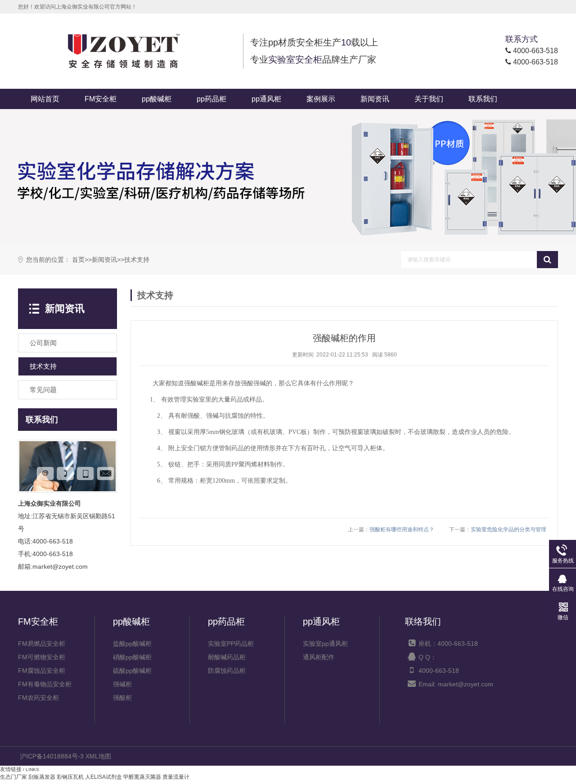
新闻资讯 (374, 99)
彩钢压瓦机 (70, 777)
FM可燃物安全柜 (41, 657)
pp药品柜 (211, 99)
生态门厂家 (13, 777)
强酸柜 (122, 697)
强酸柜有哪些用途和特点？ (401, 529)
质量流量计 (175, 777)
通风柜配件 (318, 657)
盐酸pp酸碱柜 (132, 643)
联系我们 (482, 99)
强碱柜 (122, 684)
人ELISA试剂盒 (103, 777)
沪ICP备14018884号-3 (52, 756)
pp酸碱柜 (156, 99)
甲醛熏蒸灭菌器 (142, 777)
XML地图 (98, 756)
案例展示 (320, 99)
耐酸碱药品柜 (227, 657)
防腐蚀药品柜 (227, 670)
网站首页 (45, 99)
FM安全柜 (101, 99)
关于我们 (428, 99)
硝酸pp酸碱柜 (132, 657)
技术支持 (136, 259)
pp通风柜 (266, 99)
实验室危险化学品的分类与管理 (508, 529)
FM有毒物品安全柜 (45, 684)
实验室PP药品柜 (231, 643)
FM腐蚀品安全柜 (41, 670)
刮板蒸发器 (41, 777)
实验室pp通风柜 (325, 643)
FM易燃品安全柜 (41, 643)
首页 (78, 259)
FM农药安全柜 (38, 697)
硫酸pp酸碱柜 (132, 670)
